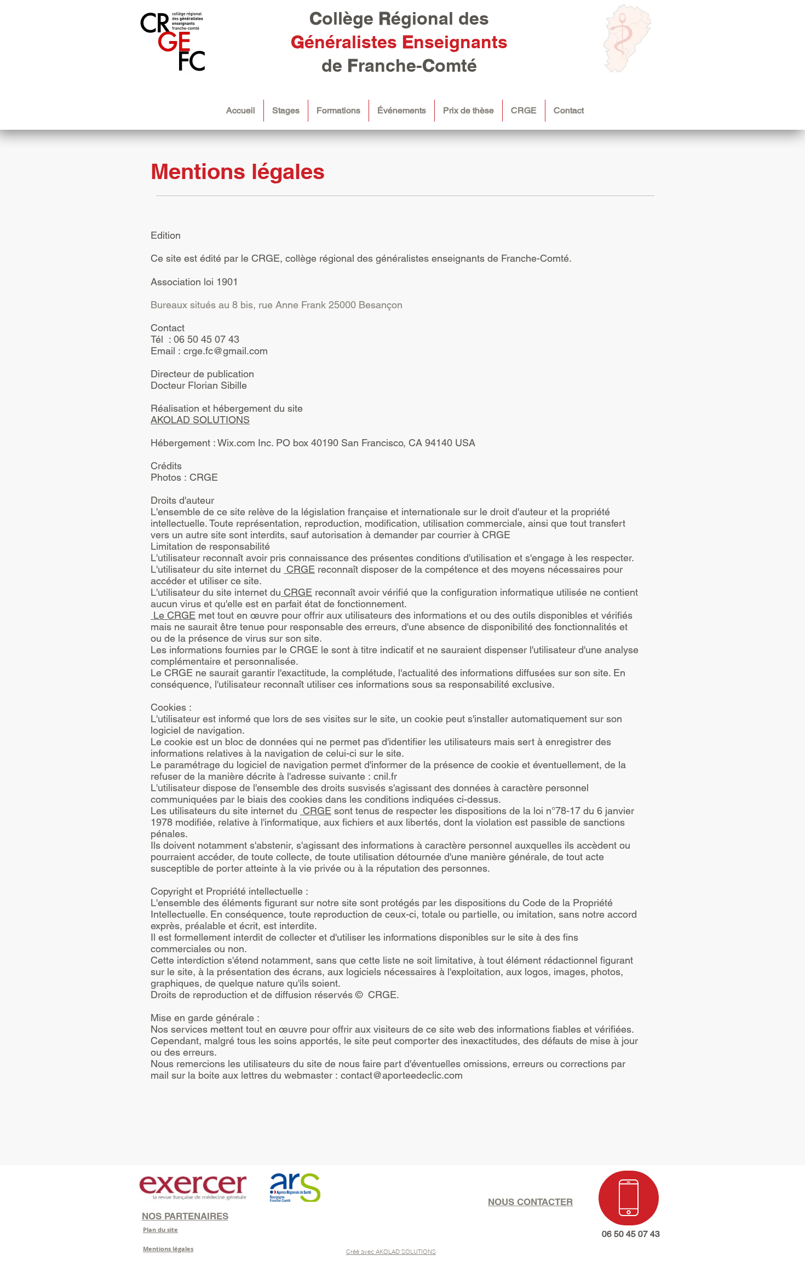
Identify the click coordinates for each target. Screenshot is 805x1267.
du (293, 810)
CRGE (203, 477)
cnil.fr (385, 776)
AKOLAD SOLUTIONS (200, 419)
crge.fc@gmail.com (225, 350)
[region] (629, 1198)
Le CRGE (173, 615)
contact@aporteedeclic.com (402, 1075)
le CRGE (298, 649)
